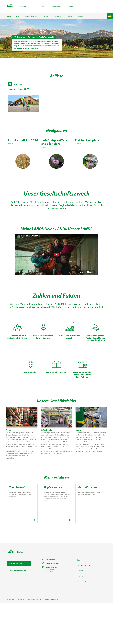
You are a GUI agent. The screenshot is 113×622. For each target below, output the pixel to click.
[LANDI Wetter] (110, 16)
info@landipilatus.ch (52, 563)
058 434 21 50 (50, 560)
